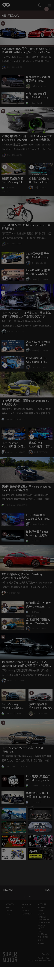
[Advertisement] (27, 31)
